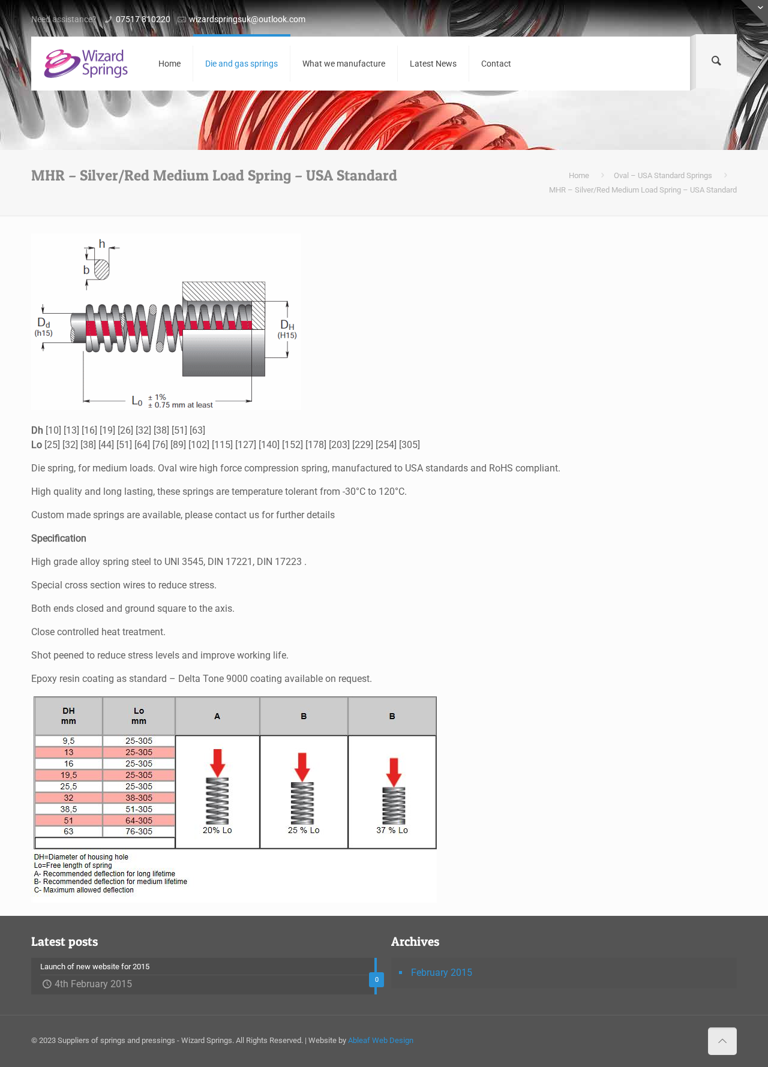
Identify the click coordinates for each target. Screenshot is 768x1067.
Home (579, 175)
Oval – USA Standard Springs (663, 175)
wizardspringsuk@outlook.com (247, 19)
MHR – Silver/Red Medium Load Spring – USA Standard (643, 189)
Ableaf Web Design (380, 1040)
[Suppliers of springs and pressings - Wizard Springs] (85, 64)
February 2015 (441, 972)
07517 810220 (143, 19)
